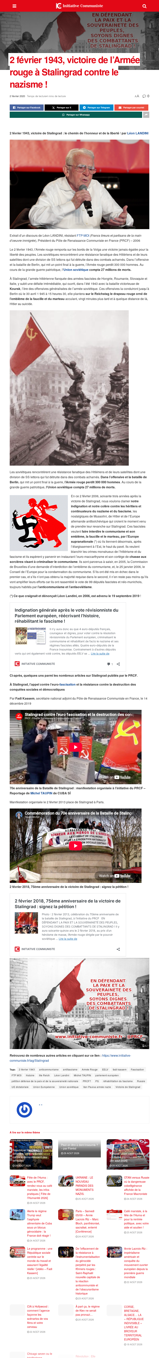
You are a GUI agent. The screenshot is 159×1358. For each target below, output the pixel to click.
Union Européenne (44, 1086)
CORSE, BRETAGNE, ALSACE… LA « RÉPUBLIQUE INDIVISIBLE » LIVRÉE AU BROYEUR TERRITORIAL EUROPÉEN (134, 1322)
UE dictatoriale (20, 1086)
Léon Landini (61, 1075)
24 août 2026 (134, 1198)
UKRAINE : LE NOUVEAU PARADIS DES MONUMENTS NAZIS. (84, 1185)
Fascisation (137, 1069)
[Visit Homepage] (79, 6)
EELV (105, 1069)
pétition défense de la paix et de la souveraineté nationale (45, 1081)
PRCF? (87, 1081)
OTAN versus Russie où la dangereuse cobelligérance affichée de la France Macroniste (136, 1185)
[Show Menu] (14, 6)
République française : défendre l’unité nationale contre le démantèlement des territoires (30, 1155)
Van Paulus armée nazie (97, 1086)
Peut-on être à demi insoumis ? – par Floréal (79, 1146)
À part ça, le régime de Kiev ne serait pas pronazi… (88, 1310)
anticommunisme (49, 1069)
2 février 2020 (17, 96)
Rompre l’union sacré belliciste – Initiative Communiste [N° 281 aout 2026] (127, 1157)
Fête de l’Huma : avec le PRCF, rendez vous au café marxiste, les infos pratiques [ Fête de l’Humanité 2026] (39, 1187)
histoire (30, 1075)
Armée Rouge (90, 1069)
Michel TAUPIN (41, 793)
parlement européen (107, 1075)
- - (40, 1104)
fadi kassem (120, 1069)
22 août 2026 (134, 1282)
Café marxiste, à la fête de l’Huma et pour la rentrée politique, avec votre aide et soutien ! (136, 1219)
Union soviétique (75, 269)
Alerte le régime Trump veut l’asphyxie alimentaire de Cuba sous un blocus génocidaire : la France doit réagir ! (39, 1223)
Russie (141, 1081)
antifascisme (70, 1069)
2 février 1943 (27, 1069)
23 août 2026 (134, 1232)
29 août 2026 (23, 1165)
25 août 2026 (86, 1198)
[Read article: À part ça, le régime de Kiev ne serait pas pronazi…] (66, 1309)
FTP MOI (17, 1075)
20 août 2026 (86, 1319)
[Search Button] (144, 6)
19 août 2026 (134, 1344)
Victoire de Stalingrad (128, 1086)
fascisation (68, 684)
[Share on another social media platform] (146, 115)
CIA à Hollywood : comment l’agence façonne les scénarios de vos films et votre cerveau (38, 1316)
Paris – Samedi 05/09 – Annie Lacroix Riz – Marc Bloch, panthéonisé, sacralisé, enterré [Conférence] (88, 1221)
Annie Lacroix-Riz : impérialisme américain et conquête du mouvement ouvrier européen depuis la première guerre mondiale (136, 1263)
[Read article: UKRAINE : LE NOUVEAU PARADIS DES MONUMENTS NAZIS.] (66, 1181)
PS (97, 1081)
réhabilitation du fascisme (118, 1081)
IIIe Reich (44, 1075)
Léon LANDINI (137, 133)
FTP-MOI (83, 235)
